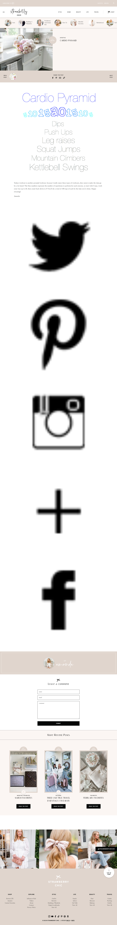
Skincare (92, 901)
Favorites (93, 795)
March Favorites (23, 798)
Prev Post (5, 76)
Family (75, 898)
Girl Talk (74, 903)
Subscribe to (7, 3)
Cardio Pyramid (68, 40)
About (31, 903)
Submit (58, 723)
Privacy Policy (31, 907)
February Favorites (93, 798)
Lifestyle (63, 37)
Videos (106, 3)
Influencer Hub (31, 898)
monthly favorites (23, 795)
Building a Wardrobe (54, 903)
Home (69, 12)
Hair (92, 898)
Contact (31, 905)
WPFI (72, 920)
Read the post (23, 806)
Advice (75, 901)
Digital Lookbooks (54, 905)
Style (60, 12)
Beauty (78, 12)
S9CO (68, 920)
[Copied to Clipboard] (64, 78)
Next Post (111, 76)
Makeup (92, 903)
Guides (109, 898)
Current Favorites (10, 903)
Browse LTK (10, 898)
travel (96, 12)
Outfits (100, 3)
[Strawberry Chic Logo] (19, 12)
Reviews (54, 901)
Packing (58, 795)
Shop (112, 12)
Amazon (9, 901)
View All (54, 907)
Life (87, 12)
